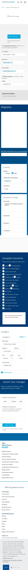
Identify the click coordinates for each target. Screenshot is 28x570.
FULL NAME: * (5, 51)
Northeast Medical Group (7, 477)
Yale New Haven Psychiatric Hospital (10, 462)
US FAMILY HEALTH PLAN (12, 306)
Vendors (3, 529)
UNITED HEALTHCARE (11, 303)
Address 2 (16, 348)
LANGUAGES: (6, 186)
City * (3, 355)
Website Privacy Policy (8, 558)
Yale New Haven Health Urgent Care (10, 467)
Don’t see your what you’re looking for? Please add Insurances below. (13, 316)
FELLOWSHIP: (6, 230)
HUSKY (16, 286)
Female (8, 173)
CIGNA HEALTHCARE (10, 271)
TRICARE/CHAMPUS (10, 300)
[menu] (25, 2)
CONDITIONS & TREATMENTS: (10, 177)
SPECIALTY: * (5, 59)
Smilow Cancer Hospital (7, 464)
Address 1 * (5, 348)
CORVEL (18, 277)
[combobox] (13, 62)
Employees (4, 521)
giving (3, 524)
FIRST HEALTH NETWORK (12, 280)
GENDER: (5, 171)
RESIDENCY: (6, 223)
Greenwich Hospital (6, 456)
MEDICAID (7, 288)
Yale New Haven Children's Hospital (10, 454)
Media (3, 526)
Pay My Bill (4, 504)
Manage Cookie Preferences (8, 531)
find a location (5, 494)
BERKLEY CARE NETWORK (12, 268)
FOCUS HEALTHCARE (11, 283)
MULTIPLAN (8, 291)
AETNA (7, 266)
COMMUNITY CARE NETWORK (13, 274)
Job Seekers (4, 518)
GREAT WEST (8, 286)
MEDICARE (16, 288)
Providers (4, 516)
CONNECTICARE (9, 277)
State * (12, 355)
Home (2, 7)
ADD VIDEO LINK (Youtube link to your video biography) (14, 151)
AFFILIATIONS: (5, 68)
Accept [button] (6, 567)
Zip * (19, 355)
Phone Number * (6, 362)
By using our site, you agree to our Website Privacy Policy (12, 561)
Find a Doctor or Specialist (8, 496)
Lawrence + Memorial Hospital (9, 459)
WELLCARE (8, 309)
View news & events (6, 507)
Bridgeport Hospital (6, 451)
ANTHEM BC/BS (15, 266)
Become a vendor (6, 509)
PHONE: (4, 81)
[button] (12, 63)
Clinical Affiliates (6, 475)
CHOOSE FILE (14, 36)
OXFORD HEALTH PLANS (11, 294)
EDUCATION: (6, 201)
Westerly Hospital (6, 469)
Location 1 (6, 337)
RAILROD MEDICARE (10, 297)
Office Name (5, 341)
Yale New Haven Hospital (7, 472)
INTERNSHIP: (6, 215)
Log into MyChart (6, 502)
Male (15, 173)
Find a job (4, 499)
